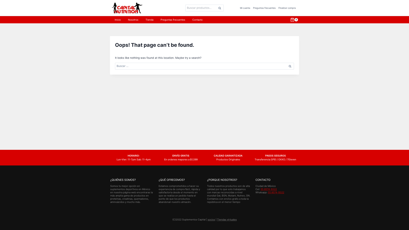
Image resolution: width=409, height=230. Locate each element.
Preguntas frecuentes (264, 8)
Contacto (197, 19)
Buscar (221, 8)
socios (211, 219)
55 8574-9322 (269, 189)
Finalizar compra (287, 8)
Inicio (118, 19)
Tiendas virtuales (227, 219)
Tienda (149, 19)
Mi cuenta (245, 8)
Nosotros (133, 19)
